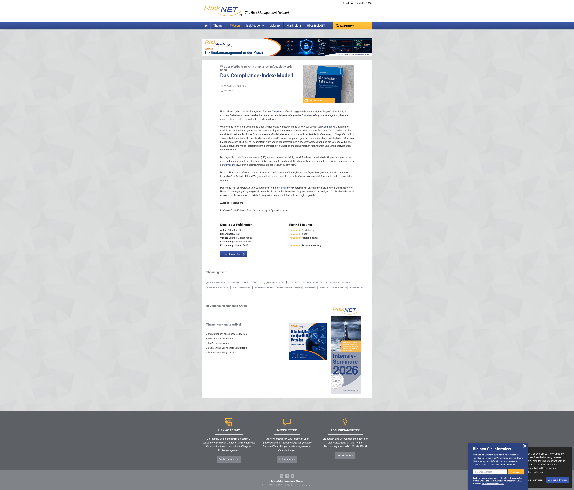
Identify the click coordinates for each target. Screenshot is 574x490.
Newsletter (348, 3)
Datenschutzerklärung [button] (531, 472)
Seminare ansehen (227, 459)
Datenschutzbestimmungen (493, 484)
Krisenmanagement (264, 287)
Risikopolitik (293, 282)
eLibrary (275, 25)
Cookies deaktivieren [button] (532, 480)
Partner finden (344, 455)
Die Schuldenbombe (218, 343)
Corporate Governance (218, 287)
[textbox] (352, 25)
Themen (218, 25)
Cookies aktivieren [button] (557, 480)
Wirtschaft (258, 282)
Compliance (310, 287)
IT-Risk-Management (242, 287)
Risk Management (275, 282)
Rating (246, 282)
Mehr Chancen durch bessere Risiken (226, 334)
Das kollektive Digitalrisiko (221, 352)
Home (206, 25)
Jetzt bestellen (232, 254)
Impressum (289, 481)
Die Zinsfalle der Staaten (220, 338)
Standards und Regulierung (333, 287)
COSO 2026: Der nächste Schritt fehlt (226, 347)
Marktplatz (294, 25)
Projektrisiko (356, 287)
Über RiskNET (316, 25)
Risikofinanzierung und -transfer (223, 282)
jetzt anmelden (286, 459)
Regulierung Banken (312, 282)
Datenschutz (276, 481)
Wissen (235, 25)
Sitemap (299, 481)
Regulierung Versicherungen (339, 282)
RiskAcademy (255, 25)
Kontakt (360, 3)
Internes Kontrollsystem (289, 287)
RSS (369, 3)
